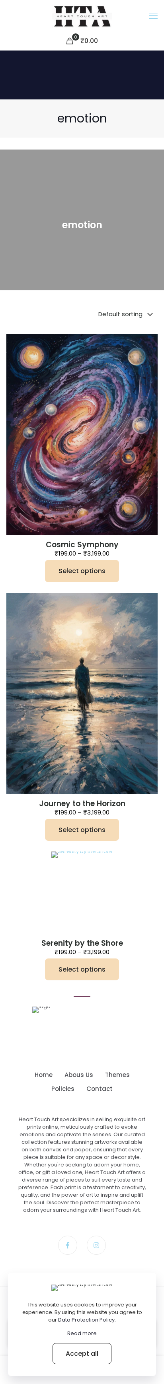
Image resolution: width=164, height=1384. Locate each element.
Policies (62, 1089)
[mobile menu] (153, 16)
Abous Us (78, 1075)
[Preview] (148, 355)
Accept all (82, 1353)
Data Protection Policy (86, 1320)
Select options (82, 570)
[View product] (148, 343)
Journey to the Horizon (82, 803)
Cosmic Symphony (82, 544)
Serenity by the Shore (82, 943)
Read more (82, 1333)
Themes (117, 1075)
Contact (99, 1089)
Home (44, 1075)
